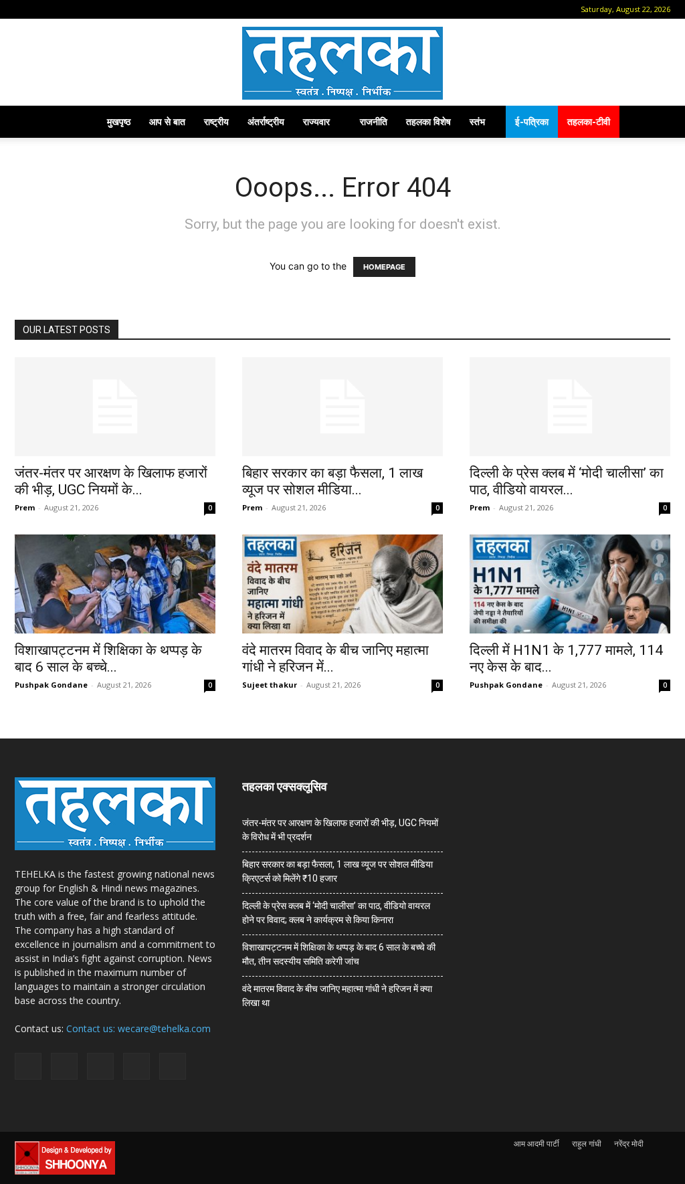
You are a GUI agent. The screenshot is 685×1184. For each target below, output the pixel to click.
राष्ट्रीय (216, 121)
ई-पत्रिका (532, 121)
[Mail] (67, 9)
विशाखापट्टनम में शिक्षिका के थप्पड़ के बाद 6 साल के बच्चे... (108, 658)
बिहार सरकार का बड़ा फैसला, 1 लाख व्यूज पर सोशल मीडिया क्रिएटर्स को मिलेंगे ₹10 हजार (337, 871)
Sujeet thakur (269, 685)
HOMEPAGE (384, 267)
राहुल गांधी (586, 1143)
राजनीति (373, 121)
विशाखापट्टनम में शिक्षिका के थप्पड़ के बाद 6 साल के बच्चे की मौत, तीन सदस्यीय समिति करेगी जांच (338, 954)
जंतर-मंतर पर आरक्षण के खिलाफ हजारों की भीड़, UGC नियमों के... (111, 481)
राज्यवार (316, 121)
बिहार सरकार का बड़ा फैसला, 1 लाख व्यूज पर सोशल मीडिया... (332, 481)
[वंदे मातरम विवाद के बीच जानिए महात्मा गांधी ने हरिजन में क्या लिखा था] (342, 583)
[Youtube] (133, 9)
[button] (25, 9)
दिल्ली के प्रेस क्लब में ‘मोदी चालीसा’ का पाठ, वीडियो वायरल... (567, 481)
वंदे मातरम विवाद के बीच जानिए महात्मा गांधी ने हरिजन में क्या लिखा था (337, 995)
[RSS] (89, 9)
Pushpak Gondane (51, 685)
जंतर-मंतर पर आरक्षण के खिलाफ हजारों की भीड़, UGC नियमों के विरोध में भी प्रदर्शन (340, 829)
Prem (25, 507)
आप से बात (167, 121)
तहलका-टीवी (588, 121)
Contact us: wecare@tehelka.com (138, 1028)
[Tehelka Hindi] (342, 63)
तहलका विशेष (428, 121)
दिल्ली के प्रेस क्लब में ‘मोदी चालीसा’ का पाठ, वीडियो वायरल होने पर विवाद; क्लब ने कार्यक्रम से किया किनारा (336, 912)
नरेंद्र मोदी (629, 1143)
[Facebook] (45, 9)
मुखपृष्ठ (118, 121)
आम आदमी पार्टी (536, 1143)
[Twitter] (111, 9)
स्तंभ (477, 121)
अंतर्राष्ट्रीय (266, 121)
